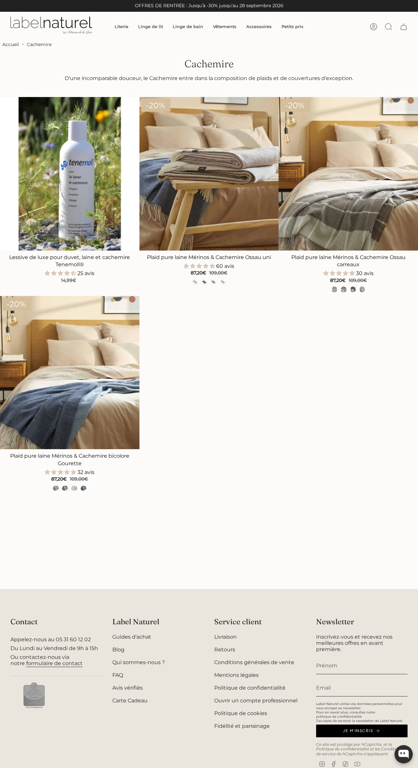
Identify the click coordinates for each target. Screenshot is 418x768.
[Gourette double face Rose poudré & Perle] (74, 488)
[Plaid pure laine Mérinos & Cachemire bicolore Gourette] (69, 372)
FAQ (117, 675)
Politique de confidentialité (249, 688)
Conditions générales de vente (254, 662)
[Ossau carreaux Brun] (343, 289)
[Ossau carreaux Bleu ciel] (334, 289)
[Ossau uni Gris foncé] (204, 282)
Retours (224, 649)
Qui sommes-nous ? (138, 662)
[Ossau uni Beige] (195, 282)
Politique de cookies (240, 713)
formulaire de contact (54, 663)
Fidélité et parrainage (242, 726)
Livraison (225, 637)
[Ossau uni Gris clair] (223, 282)
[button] (121, 27)
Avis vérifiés (127, 688)
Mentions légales (236, 675)
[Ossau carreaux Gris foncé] (353, 289)
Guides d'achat (131, 637)
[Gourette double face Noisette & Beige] (56, 488)
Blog (118, 649)
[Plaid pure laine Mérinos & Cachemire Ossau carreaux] (348, 173)
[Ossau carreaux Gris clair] (362, 289)
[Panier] (403, 26)
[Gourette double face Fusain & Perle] (65, 488)
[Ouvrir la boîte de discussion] (403, 754)
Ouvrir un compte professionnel (255, 700)
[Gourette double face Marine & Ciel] (84, 488)
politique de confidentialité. (339, 716)
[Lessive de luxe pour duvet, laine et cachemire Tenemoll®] (69, 173)
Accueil (10, 44)
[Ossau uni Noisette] (214, 282)
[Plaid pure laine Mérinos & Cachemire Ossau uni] (209, 173)
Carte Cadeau (130, 700)
